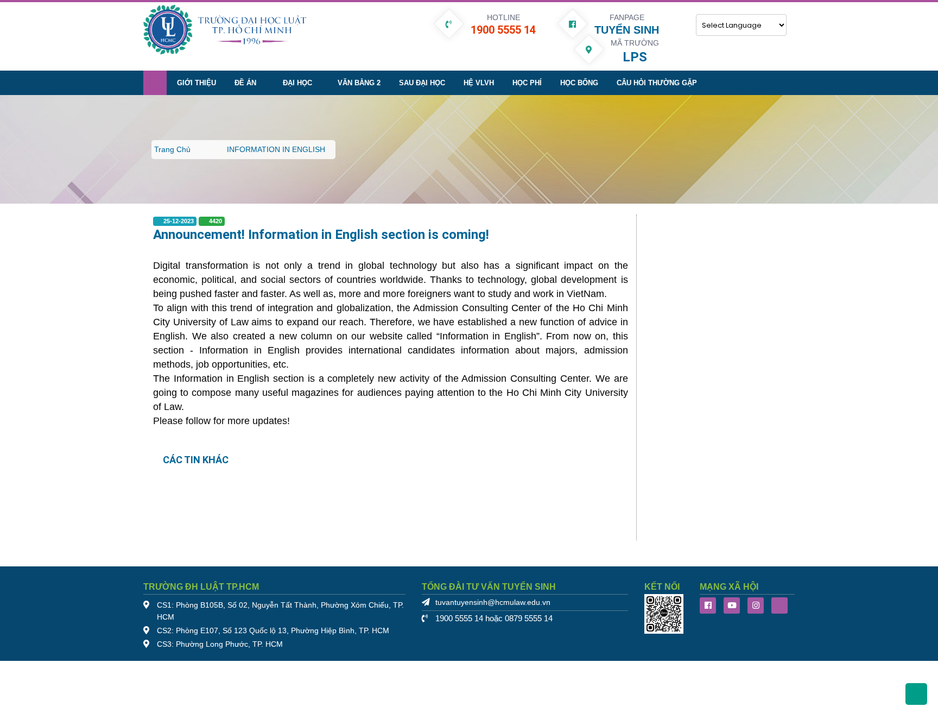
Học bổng (579, 83)
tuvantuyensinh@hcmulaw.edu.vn (492, 602)
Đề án (245, 83)
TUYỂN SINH (626, 30)
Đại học (297, 83)
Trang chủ (172, 149)
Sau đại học (422, 83)
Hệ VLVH (479, 83)
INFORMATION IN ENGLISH (276, 149)
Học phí (527, 83)
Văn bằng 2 (359, 83)
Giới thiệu (196, 83)
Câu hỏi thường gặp (657, 83)
